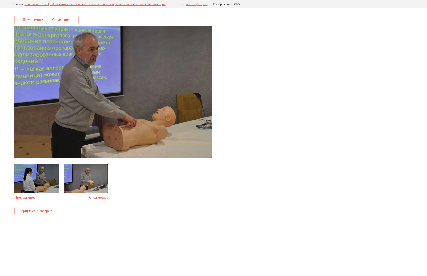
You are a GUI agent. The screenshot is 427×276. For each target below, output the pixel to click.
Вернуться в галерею (35, 211)
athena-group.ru (197, 4)
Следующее (61, 19)
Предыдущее (33, 19)
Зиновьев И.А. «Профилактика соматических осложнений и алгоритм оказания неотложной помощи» (95, 4)
